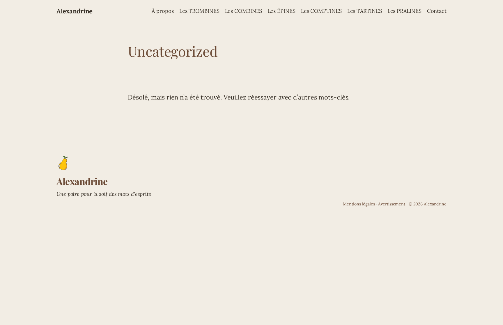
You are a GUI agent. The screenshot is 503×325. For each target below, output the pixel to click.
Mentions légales (359, 204)
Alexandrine (74, 11)
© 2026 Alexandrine (428, 204)
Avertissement (392, 204)
